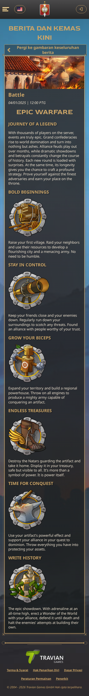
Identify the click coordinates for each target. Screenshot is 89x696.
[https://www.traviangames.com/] (44, 657)
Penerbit (62, 679)
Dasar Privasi (73, 670)
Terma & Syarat (17, 670)
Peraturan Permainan (36, 679)
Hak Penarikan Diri (46, 670)
